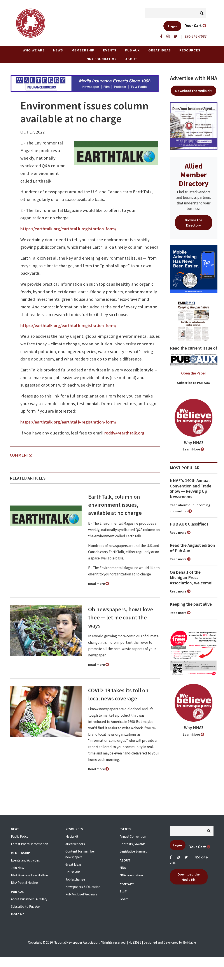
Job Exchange (75, 879)
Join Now (17, 868)
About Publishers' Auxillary (29, 899)
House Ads (72, 872)
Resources (189, 50)
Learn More (192, 449)
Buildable (189, 942)
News (58, 50)
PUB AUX (132, 50)
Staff (123, 892)
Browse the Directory (193, 222)
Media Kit (17, 914)
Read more (96, 583)
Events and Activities (25, 860)
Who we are (34, 50)
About (131, 59)
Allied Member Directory (193, 174)
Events (109, 50)
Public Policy (19, 836)
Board (124, 899)
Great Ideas (159, 50)
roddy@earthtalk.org (124, 433)
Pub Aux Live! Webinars (81, 894)
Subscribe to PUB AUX (193, 382)
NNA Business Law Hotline (29, 875)
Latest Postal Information (29, 844)
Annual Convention (133, 836)
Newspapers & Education (82, 887)
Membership (83, 50)
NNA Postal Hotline (24, 883)
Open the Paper (193, 373)
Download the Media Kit (193, 90)
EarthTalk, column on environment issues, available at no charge (115, 504)
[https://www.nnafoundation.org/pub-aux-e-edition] (193, 320)
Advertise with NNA (193, 78)
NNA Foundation (102, 59)
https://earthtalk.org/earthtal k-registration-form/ (68, 229)
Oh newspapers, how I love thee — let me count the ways (120, 617)
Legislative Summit (133, 851)
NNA (123, 868)
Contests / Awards (132, 844)
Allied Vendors (75, 844)
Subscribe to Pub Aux (25, 906)
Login (172, 26)
